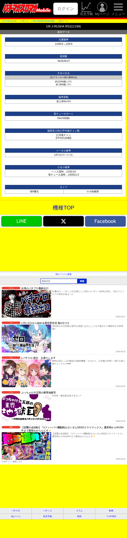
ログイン (65, 9)
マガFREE (111, 516)
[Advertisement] (63, 249)
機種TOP (63, 208)
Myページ (102, 14)
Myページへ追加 (64, 274)
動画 (111, 510)
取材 (79, 516)
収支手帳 (86, 14)
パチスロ (15, 510)
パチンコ (47, 510)
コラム (79, 510)
